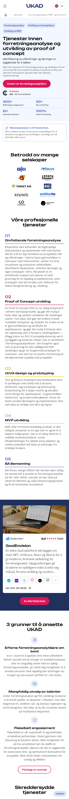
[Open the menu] (5, 6)
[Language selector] (59, 6)
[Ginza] (47, 186)
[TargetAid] (21, 186)
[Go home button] (34, 6)
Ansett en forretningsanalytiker (26, 83)
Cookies (60, 793)
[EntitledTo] (47, 195)
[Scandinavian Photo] (47, 203)
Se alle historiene (34, 601)
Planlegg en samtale (34, 769)
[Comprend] (21, 203)
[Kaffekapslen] (21, 169)
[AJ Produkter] (21, 178)
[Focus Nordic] (47, 169)
